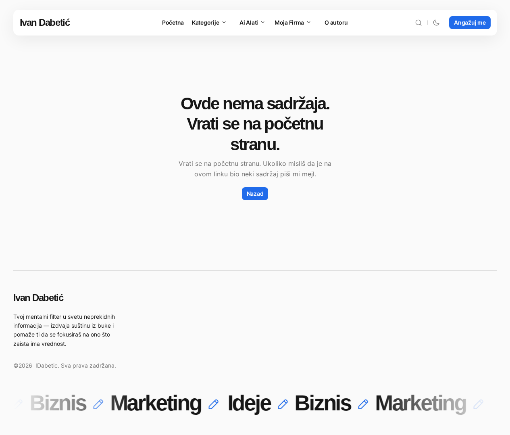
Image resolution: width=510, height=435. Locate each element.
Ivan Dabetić (45, 22)
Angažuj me (469, 22)
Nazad (255, 193)
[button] (418, 23)
